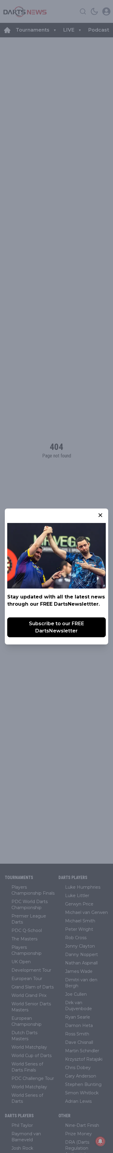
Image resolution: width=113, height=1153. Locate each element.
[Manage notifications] (100, 1141)
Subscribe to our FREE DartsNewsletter (56, 627)
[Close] (100, 515)
